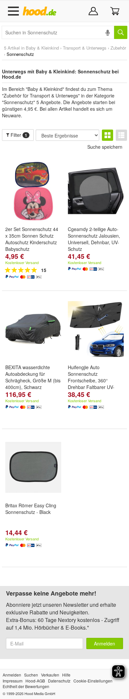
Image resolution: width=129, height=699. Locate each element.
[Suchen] (120, 32)
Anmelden (104, 643)
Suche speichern (104, 146)
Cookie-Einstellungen (92, 680)
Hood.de (41, 11)
